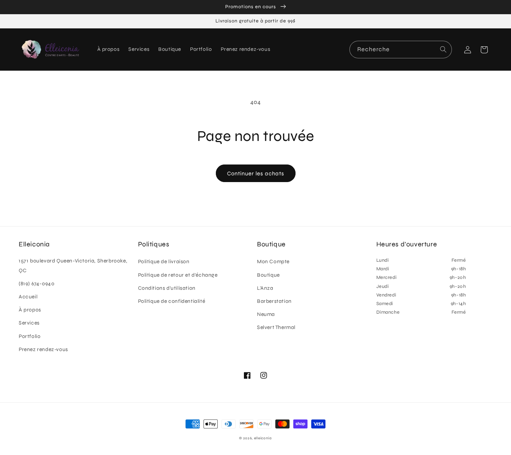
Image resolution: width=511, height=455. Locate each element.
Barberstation (274, 301)
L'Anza (265, 288)
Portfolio (29, 336)
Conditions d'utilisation (167, 288)
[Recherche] (443, 49)
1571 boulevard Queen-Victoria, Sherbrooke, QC (73, 265)
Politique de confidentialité (171, 301)
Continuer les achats (255, 173)
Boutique (268, 275)
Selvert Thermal (276, 327)
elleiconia (263, 438)
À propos (30, 310)
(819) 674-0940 (36, 283)
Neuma (266, 314)
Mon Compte (273, 261)
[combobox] (401, 49)
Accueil (28, 296)
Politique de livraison (164, 261)
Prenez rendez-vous (43, 349)
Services (29, 323)
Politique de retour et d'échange (178, 275)
